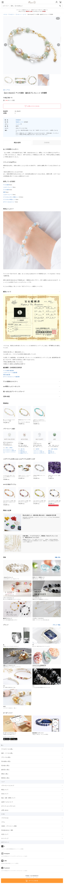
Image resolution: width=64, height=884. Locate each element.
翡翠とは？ (35, 450)
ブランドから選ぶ (6, 757)
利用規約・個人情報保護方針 (32, 875)
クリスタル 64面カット (9, 199)
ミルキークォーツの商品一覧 (23, 451)
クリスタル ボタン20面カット (11, 197)
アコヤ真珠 (6, 184)
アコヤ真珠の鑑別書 (8, 370)
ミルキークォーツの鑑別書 (10, 372)
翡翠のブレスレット (37, 453)
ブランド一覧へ (57, 625)
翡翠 (4, 192)
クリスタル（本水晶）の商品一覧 (54, 451)
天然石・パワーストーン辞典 (8, 826)
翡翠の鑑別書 (6, 374)
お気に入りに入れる (33, 106)
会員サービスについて (7, 802)
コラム (3, 822)
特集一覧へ (58, 557)
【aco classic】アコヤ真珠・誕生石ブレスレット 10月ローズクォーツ (54, 502)
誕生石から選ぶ (5, 769)
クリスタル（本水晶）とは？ (53, 450)
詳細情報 (46, 142)
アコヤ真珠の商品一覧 (7, 451)
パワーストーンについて (7, 785)
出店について (4, 834)
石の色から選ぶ (5, 765)
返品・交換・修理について (8, 798)
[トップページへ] (32, 4)
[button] (5, 44)
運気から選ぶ (4, 773)
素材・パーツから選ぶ (7, 753)
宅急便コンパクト (20, 122)
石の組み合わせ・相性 (7, 830)
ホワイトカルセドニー (9, 202)
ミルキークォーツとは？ (22, 450)
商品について (4, 789)
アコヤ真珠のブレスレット (8, 453)
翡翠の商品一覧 (36, 451)
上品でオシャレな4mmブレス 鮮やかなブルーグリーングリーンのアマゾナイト (39, 421)
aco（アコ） (7, 90)
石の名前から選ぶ (6, 761)
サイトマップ (4, 838)
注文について (4, 793)
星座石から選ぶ (5, 778)
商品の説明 (17, 142)
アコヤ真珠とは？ (6, 450)
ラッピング (18, 124)
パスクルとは (4, 817)
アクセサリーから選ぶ (7, 749)
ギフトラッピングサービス (8, 806)
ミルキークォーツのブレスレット (24, 453)
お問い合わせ (4, 810)
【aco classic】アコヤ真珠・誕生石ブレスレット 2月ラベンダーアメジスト (54, 476)
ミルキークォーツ (7, 187)
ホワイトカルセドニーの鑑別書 (11, 376)
